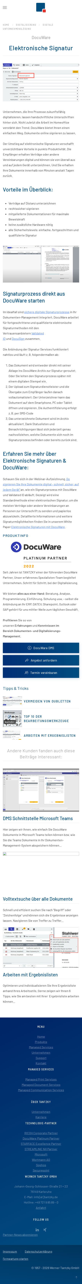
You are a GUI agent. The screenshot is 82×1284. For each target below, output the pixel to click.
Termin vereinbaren (43, 672)
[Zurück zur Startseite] (41, 7)
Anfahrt (41, 1207)
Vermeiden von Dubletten (47, 701)
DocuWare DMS (43, 648)
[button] (5, 7)
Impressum (10, 1251)
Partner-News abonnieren (20, 1234)
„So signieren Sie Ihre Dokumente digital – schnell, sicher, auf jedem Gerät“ (41, 484)
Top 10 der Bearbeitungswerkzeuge (46, 718)
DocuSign (18, 338)
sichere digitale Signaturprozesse (46, 312)
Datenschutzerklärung (38, 1251)
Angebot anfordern (44, 660)
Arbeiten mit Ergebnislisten (50, 735)
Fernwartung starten (15, 1258)
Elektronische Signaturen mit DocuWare (38, 527)
